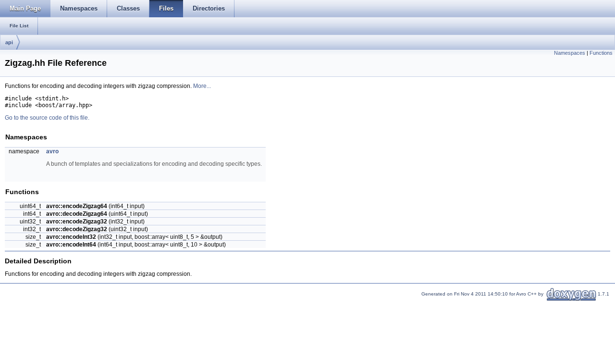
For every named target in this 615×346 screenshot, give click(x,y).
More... (202, 86)
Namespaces (569, 53)
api (9, 42)
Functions (601, 53)
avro (52, 151)
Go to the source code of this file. (47, 117)
